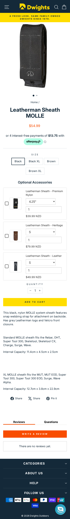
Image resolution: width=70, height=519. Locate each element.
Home (34, 102)
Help (34, 483)
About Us (34, 473)
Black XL (34, 161)
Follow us (34, 493)
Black (18, 161)
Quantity (35, 284)
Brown (51, 161)
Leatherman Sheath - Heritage (44, 225)
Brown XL (35, 171)
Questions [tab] (51, 422)
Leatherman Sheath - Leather (44, 255)
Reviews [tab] (19, 422)
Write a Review (35, 434)
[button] (60, 509)
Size (35, 154)
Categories (34, 463)
